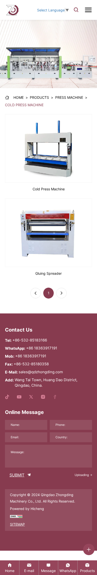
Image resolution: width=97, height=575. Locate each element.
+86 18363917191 (41, 348)
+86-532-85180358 (31, 364)
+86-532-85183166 (29, 340)
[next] (61, 293)
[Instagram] (43, 397)
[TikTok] (7, 397)
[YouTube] (19, 397)
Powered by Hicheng (27, 508)
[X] (31, 397)
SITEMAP (17, 524)
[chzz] (16, 516)
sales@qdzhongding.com (41, 371)
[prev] (35, 293)
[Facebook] (55, 397)
